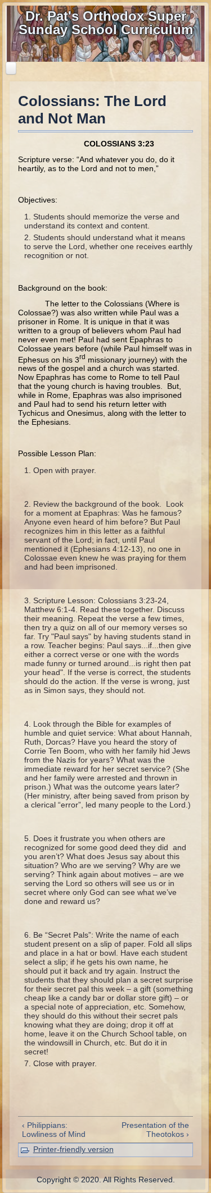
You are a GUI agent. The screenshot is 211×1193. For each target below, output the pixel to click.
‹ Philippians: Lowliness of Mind (54, 1130)
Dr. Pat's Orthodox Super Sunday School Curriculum (106, 22)
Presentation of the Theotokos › (155, 1130)
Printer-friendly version (73, 1149)
